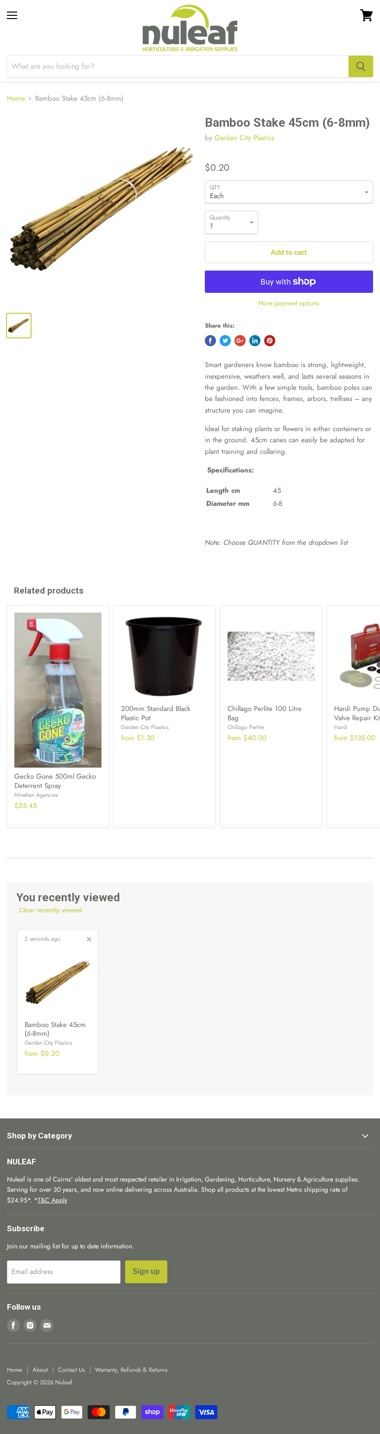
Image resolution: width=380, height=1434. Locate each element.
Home (16, 99)
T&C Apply (52, 1200)
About (40, 1369)
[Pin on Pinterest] (269, 340)
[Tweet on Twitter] (225, 340)
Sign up (146, 1271)
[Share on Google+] (240, 340)
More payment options (288, 303)
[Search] (360, 66)
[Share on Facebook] (210, 340)
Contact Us (71, 1369)
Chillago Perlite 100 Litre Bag (265, 713)
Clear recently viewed (50, 910)
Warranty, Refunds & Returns (131, 1369)
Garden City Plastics (244, 138)
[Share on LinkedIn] (254, 340)
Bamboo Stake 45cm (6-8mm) (55, 1029)
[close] (89, 939)
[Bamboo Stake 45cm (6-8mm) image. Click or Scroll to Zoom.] (101, 210)
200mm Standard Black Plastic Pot (155, 713)
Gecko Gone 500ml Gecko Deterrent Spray (55, 781)
